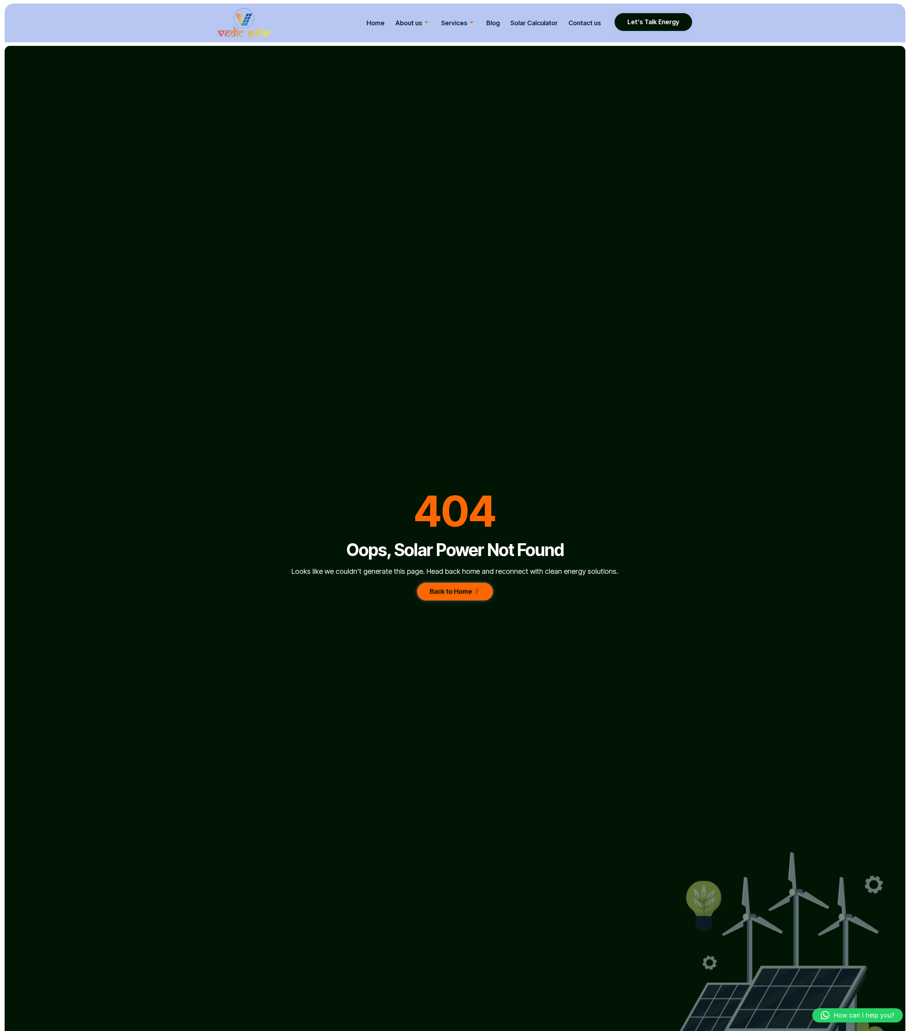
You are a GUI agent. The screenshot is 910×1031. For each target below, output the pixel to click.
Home (375, 23)
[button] (857, 1015)
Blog (493, 23)
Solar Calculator (534, 23)
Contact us (584, 23)
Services (454, 23)
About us (408, 23)
